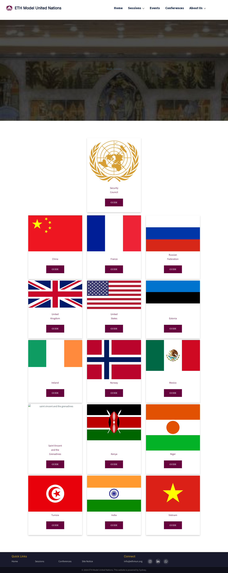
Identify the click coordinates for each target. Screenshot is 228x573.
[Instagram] (150, 561)
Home (118, 8)
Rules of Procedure (191, 35)
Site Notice (87, 561)
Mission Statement (191, 23)
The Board (184, 17)
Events (155, 8)
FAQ (180, 29)
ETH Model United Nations (38, 8)
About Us (196, 8)
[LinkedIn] (158, 561)
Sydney (142, 569)
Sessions (134, 8)
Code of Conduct (189, 42)
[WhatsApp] (166, 561)
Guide (114, 202)
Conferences (174, 8)
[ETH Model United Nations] (9, 8)
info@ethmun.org (133, 561)
